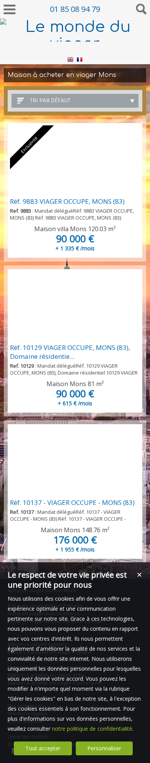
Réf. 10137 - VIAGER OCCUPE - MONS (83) (72, 502)
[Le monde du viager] (75, 43)
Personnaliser (104, 748)
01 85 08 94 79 (75, 9)
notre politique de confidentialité (92, 728)
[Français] (79, 60)
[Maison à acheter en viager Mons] (75, 306)
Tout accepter (42, 748)
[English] (70, 60)
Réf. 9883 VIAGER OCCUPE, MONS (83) (67, 201)
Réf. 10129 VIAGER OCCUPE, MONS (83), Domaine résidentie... (70, 352)
